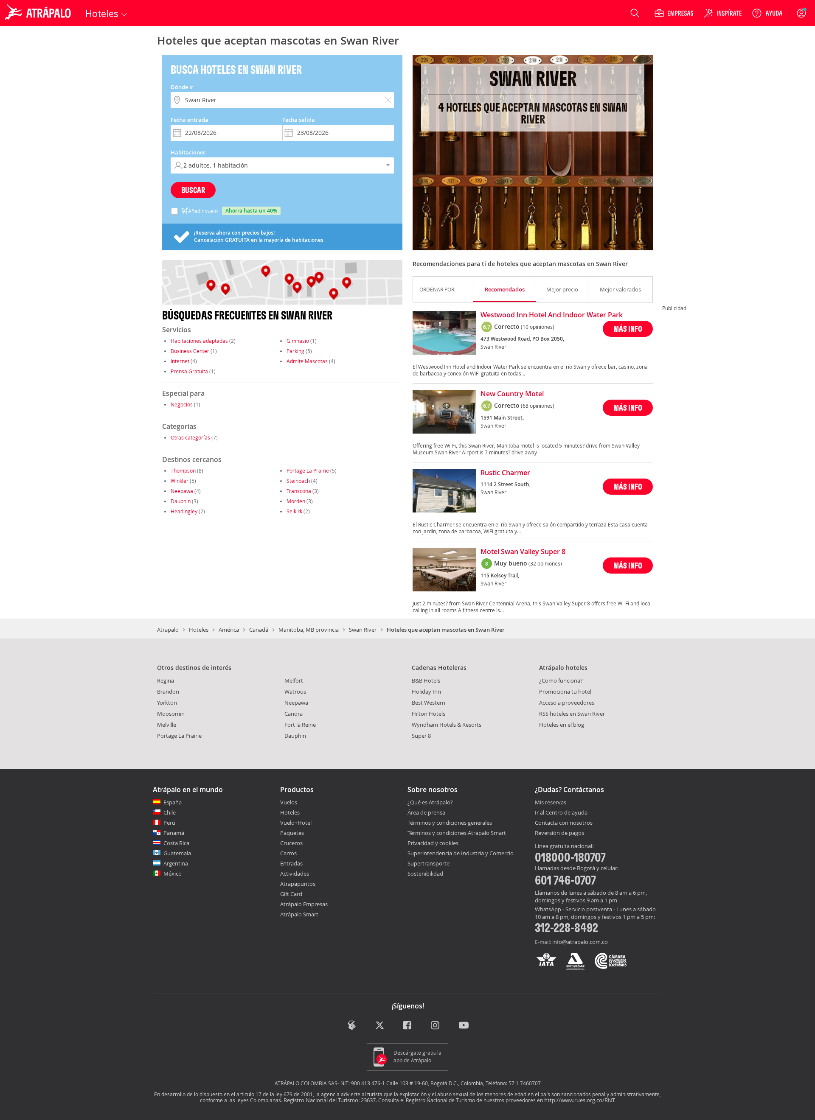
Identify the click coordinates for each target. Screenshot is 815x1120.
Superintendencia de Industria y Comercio (461, 853)
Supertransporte (429, 863)
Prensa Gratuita (189, 371)
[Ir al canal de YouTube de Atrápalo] (464, 1025)
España (172, 802)
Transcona (299, 490)
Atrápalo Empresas (304, 904)
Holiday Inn (426, 691)
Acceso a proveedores (566, 702)
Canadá (258, 629)
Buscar (193, 190)
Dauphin (181, 501)
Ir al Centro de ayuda (561, 812)
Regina (165, 680)
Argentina (175, 863)
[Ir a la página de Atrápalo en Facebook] (408, 1025)
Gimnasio (298, 340)
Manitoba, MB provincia (308, 629)
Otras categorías (190, 437)
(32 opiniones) (545, 563)
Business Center (190, 350)
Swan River (363, 629)
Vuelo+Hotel (296, 822)
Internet (180, 361)
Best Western (428, 702)
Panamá (173, 833)
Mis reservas (550, 802)
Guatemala (177, 853)
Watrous (295, 691)
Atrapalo (168, 629)
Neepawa (182, 490)
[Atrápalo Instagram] (436, 1025)
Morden (296, 501)
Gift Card (291, 894)
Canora (293, 713)
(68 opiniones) (537, 405)
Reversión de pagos (559, 833)
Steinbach (298, 480)
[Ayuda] (767, 13)
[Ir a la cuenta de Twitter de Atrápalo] (380, 1025)
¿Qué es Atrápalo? (430, 802)
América (229, 629)
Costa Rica (176, 843)
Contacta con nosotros (564, 823)
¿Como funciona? (561, 680)
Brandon (168, 691)
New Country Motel (512, 394)
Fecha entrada (189, 120)
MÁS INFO (627, 328)
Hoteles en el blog (561, 724)
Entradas (291, 863)
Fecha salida (298, 120)
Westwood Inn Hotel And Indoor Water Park (552, 315)
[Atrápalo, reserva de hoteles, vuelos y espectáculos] (39, 13)
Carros (288, 853)
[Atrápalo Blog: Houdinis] (352, 1025)
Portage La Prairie (308, 470)
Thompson (183, 470)
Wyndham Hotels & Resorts (446, 724)
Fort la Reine (300, 724)
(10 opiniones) (537, 326)
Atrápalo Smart (299, 914)
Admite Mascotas (307, 361)
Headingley (184, 511)
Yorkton (167, 702)
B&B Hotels (426, 680)
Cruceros (291, 843)
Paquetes (292, 833)
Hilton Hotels (428, 713)
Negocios (182, 404)
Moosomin (171, 713)
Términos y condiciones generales (450, 822)
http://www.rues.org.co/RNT (579, 1100)
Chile (169, 812)
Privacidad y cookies (433, 843)
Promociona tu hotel (565, 691)
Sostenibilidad (425, 873)
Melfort (293, 680)
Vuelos (288, 802)
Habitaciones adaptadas (199, 340)
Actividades (294, 873)
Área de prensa (426, 812)
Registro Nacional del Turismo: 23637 (330, 1100)
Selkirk (294, 511)
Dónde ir (182, 87)
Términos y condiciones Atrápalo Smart (457, 833)
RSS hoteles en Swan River (572, 713)
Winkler (179, 480)
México (172, 873)
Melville (166, 724)
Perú (169, 822)
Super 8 (421, 735)
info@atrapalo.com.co (580, 942)
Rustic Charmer (505, 473)
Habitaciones (188, 152)
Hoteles (198, 629)
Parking (295, 350)
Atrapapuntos (297, 884)
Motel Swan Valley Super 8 (523, 552)
